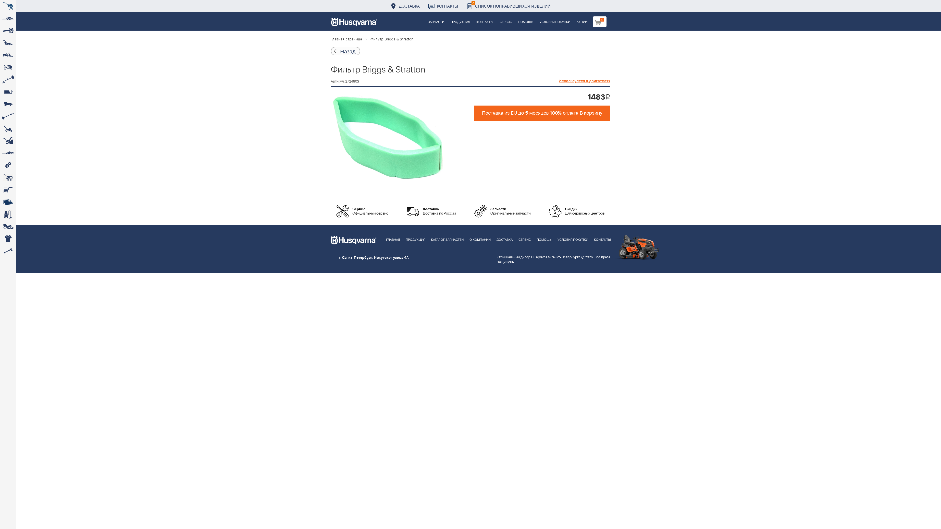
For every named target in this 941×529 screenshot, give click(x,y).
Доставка (409, 6)
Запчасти (436, 22)
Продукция (460, 22)
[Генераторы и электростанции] (8, 177)
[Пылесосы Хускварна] (8, 214)
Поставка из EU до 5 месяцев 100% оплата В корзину (542, 113)
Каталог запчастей (447, 240)
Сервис (506, 22)
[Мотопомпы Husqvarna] (8, 202)
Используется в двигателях (584, 81)
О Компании (480, 240)
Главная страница (346, 39)
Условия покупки (555, 22)
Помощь (525, 22)
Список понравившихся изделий (511, 5)
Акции (582, 22)
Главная (393, 240)
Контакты (447, 6)
